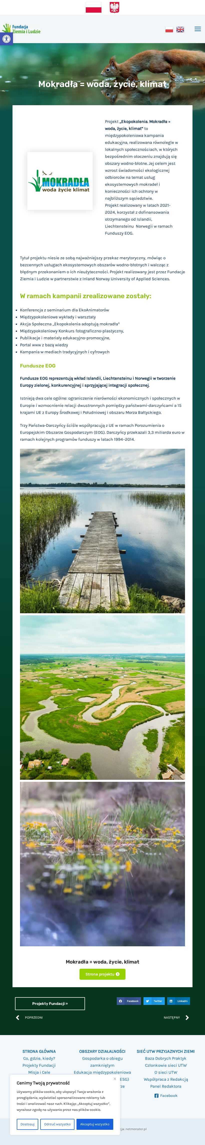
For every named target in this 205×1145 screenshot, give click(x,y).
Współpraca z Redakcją (166, 1079)
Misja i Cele (39, 1072)
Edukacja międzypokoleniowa (102, 1072)
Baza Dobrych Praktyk (165, 1058)
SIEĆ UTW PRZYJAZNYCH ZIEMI (166, 1051)
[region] (65, 1105)
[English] (180, 28)
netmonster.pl (136, 1129)
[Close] (115, 1079)
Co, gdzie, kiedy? (39, 1058)
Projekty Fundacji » (50, 1003)
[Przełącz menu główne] (198, 29)
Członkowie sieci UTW (166, 1065)
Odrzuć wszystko (57, 1124)
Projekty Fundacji (39, 1065)
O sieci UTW (165, 1072)
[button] (6, 38)
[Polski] (169, 28)
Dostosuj (27, 1124)
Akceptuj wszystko (95, 1124)
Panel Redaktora (165, 1086)
